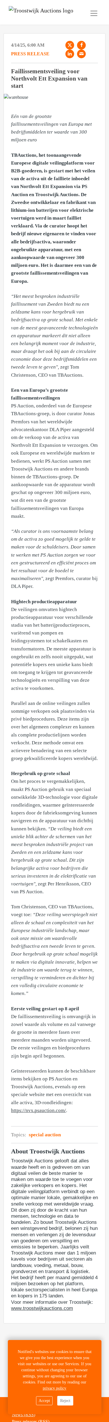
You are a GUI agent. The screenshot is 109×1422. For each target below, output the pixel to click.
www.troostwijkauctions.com (42, 1308)
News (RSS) (23, 1414)
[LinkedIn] (69, 54)
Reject (65, 1401)
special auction (45, 1134)
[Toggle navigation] (94, 13)
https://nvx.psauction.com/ (38, 1110)
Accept (44, 1401)
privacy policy (54, 1388)
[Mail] (81, 54)
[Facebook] (81, 45)
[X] (69, 45)
